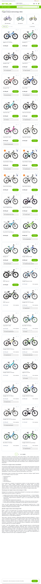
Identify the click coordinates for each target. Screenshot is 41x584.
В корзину (15, 45)
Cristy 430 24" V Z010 (7, 137)
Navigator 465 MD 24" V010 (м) (27, 349)
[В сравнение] (16, 29)
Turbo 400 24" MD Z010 (26, 137)
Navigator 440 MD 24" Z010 (27, 281)
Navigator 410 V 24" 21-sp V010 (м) (9, 419)
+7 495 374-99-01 (19, 3)
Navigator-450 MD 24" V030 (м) (27, 395)
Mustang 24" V (24, 42)
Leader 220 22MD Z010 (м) (27, 207)
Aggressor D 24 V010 (26, 372)
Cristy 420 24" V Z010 (7, 325)
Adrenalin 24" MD (6, 63)
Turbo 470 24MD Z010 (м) (7, 207)
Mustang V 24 (5, 256)
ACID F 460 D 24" (6, 281)
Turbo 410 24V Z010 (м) (7, 186)
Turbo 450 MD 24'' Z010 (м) (27, 161)
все (21, 454)
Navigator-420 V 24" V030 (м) (8, 395)
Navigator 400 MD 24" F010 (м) (27, 419)
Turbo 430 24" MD (6, 112)
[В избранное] (18, 29)
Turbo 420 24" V (25, 63)
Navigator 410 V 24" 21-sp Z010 (27, 302)
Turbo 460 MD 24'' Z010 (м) (8, 161)
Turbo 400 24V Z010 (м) (26, 186)
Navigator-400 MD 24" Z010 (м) (8, 349)
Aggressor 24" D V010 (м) (7, 42)
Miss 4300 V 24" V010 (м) (7, 442)
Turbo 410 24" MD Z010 (26, 112)
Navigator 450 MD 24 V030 (27, 256)
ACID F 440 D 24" (6, 302)
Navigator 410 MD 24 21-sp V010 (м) (28, 442)
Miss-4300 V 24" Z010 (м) (26, 325)
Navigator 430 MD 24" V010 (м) (8, 372)
